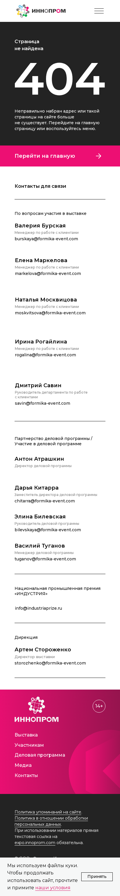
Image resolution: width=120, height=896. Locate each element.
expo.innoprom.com (35, 842)
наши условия (52, 887)
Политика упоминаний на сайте (48, 812)
